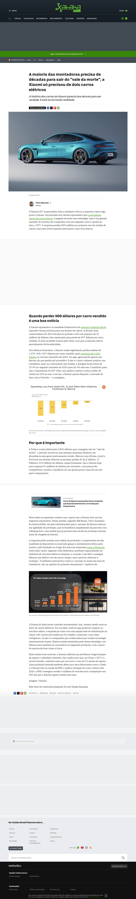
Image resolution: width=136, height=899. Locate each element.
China (29, 60)
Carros (52, 841)
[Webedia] (15, 865)
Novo (121, 10)
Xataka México (34, 876)
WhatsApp (126, 18)
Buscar (123, 858)
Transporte (33, 837)
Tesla (77, 693)
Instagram (122, 18)
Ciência (17, 18)
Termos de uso (55, 889)
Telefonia (69, 18)
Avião (59, 60)
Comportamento (56, 837)
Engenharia (54, 829)
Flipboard (55, 108)
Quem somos (13, 889)
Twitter (51, 108)
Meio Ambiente (56, 18)
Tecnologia (28, 18)
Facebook (48, 108)
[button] (43, 202)
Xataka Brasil (68, 7)
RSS (90, 847)
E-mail (58, 108)
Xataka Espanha (14, 876)
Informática (41, 18)
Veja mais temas (16, 848)
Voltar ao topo (117, 866)
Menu (14, 10)
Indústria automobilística (35, 842)
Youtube (82, 847)
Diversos (12, 833)
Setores (32, 833)
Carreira (80, 18)
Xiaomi (40, 60)
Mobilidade (92, 18)
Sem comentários (38, 108)
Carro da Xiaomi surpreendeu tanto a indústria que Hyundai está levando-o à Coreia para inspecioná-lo (83, 503)
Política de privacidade (37, 889)
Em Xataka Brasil (68, 498)
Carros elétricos (65, 693)
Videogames (50, 60)
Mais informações (94, 897)
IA (34, 60)
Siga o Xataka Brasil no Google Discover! (66, 54)
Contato (73, 889)
